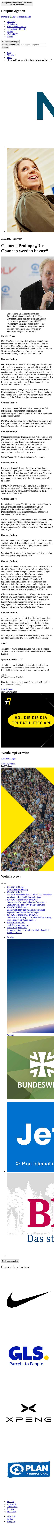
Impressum (11, 1504)
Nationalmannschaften (16, 26)
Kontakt (10, 1501)
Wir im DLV (12, 34)
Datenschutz (12, 1506)
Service (10, 36)
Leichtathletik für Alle (16, 29)
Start (9, 52)
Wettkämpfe (12, 24)
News (9, 57)
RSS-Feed (11, 1511)
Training (10, 31)
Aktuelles (11, 21)
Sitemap (10, 1509)
